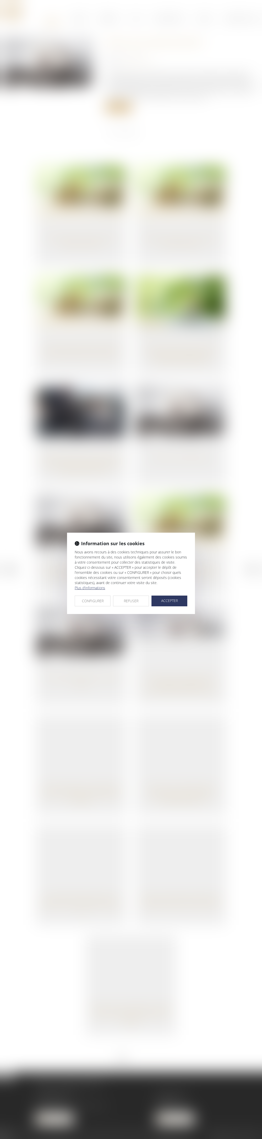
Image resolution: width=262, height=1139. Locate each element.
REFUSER (131, 600)
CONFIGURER (93, 600)
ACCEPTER (169, 600)
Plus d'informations (90, 587)
